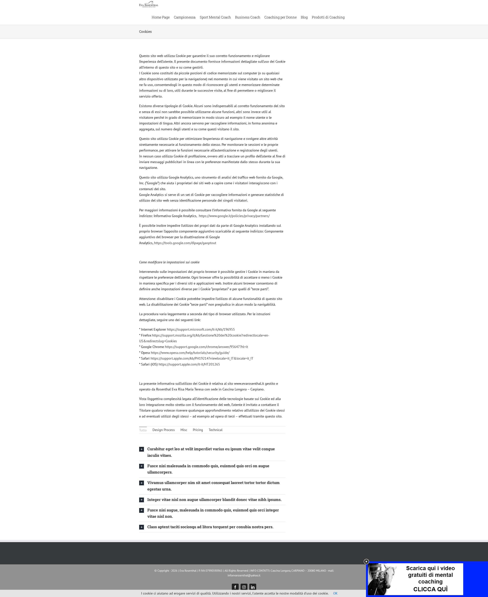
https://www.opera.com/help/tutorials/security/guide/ (190, 352)
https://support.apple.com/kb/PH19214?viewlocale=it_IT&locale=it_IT (202, 358)
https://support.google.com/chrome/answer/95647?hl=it (206, 347)
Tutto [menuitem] (143, 430)
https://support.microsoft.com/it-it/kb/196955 (201, 329)
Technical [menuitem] (215, 430)
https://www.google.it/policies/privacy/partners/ (234, 216)
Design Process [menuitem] (163, 430)
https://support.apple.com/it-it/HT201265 (189, 364)
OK (335, 593)
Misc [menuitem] (184, 430)
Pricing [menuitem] (198, 430)
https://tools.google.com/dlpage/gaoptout (185, 243)
